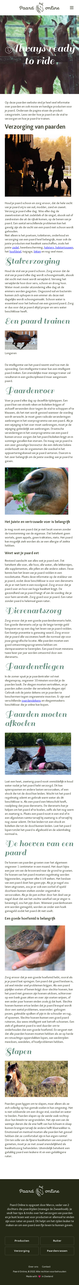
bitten (37, 251)
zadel (15, 247)
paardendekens (31, 700)
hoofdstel (15, 251)
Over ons (33, 1267)
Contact (46, 1267)
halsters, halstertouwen (58, 247)
